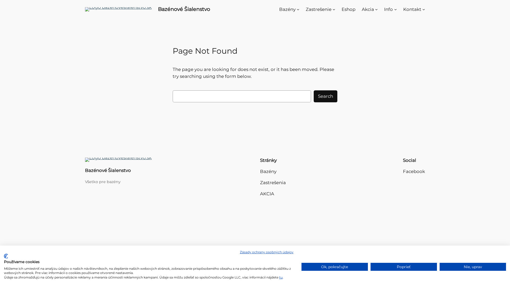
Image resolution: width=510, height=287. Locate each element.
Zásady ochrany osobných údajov (267, 252)
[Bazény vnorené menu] (298, 9)
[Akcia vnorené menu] (376, 9)
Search (325, 96)
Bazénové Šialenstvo (184, 9)
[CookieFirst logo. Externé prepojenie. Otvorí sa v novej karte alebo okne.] (6, 256)
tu (281, 277)
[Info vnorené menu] (395, 9)
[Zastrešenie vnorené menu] (334, 9)
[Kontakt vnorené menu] (423, 9)
